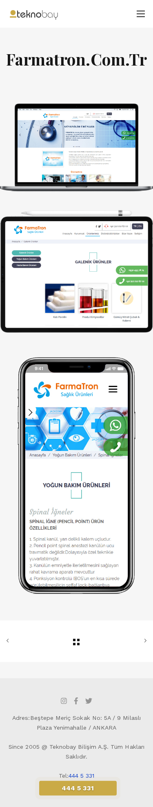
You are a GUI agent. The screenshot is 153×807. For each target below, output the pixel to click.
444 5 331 (82, 775)
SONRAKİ (124, 641)
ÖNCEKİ (28, 641)
